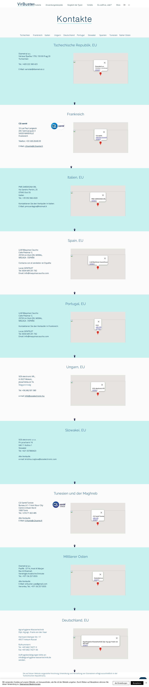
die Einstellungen (121, 683)
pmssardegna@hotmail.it (36, 206)
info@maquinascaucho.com (36, 273)
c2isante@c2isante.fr (34, 146)
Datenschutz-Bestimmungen (30, 684)
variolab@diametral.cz (34, 69)
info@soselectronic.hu (34, 396)
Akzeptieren (137, 683)
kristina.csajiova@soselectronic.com (41, 459)
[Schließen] (146, 683)
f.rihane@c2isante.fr (33, 520)
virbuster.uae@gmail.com (36, 584)
